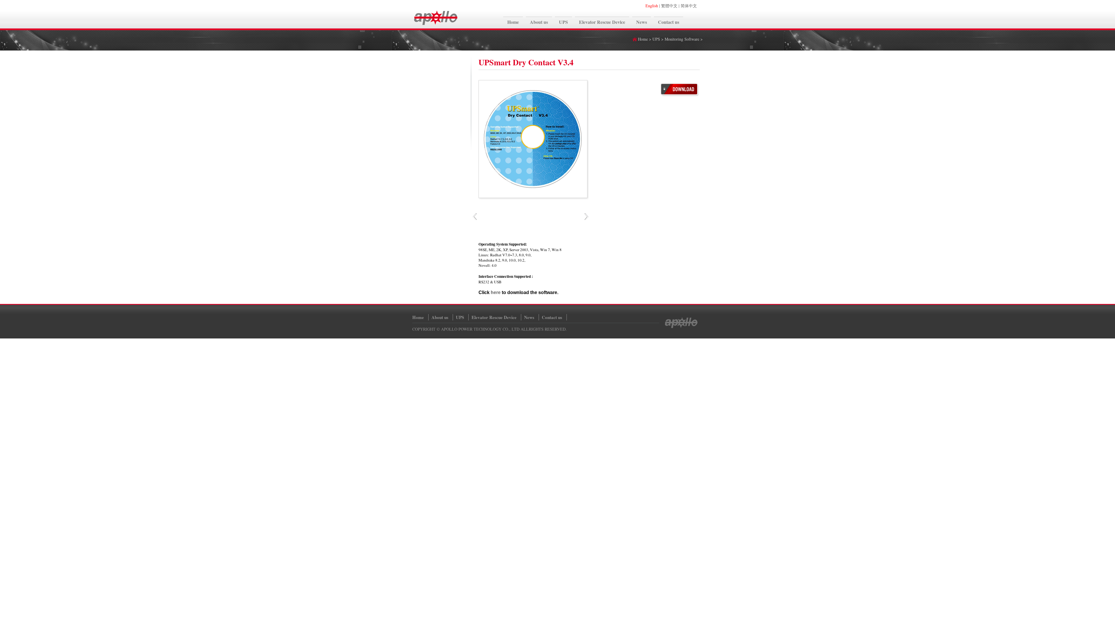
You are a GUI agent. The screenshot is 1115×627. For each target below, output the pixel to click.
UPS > (658, 39)
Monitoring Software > (684, 39)
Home (643, 39)
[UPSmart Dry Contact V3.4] (679, 95)
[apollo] (435, 25)
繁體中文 (669, 5)
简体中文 (689, 5)
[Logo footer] (681, 326)
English (651, 5)
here (496, 292)
